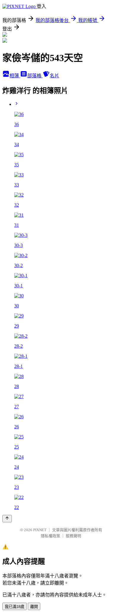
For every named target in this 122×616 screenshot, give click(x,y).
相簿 (14, 75)
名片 (54, 75)
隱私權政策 (50, 536)
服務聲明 (73, 536)
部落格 (35, 75)
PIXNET (39, 530)
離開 (34, 606)
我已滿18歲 (14, 606)
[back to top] (7, 518)
